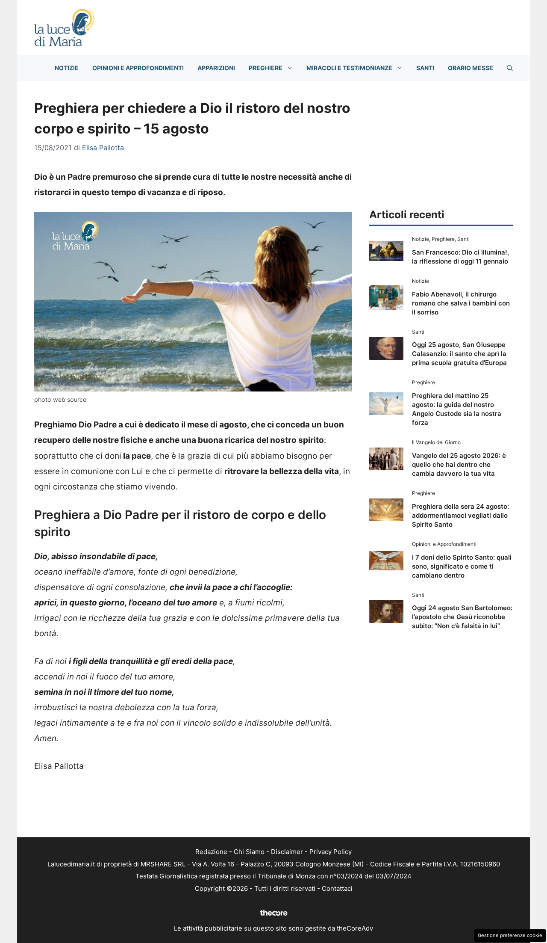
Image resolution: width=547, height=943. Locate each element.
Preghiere (265, 67)
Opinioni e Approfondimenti (138, 67)
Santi (425, 67)
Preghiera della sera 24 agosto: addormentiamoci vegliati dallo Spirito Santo (460, 515)
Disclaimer (287, 852)
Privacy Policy (330, 852)
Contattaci (337, 888)
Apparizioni (216, 67)
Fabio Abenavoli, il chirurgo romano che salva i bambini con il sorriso (461, 303)
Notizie (67, 67)
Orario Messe (470, 67)
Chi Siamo (249, 852)
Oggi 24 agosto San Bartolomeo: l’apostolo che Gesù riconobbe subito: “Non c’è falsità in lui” (462, 617)
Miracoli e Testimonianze (349, 67)
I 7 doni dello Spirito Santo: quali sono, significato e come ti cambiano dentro (462, 566)
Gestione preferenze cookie (510, 935)
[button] (510, 68)
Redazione (211, 852)
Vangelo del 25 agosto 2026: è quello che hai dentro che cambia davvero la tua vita (459, 464)
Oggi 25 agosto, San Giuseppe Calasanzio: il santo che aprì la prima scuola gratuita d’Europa (459, 354)
